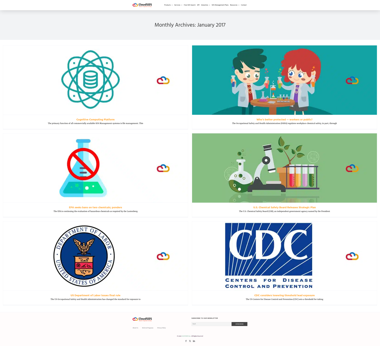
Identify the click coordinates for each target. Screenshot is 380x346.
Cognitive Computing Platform (95, 80)
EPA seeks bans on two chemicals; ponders (95, 168)
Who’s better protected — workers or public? (284, 80)
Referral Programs (147, 328)
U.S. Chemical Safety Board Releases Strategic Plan (284, 168)
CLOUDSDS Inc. (186, 336)
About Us (135, 328)
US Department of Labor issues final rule (95, 256)
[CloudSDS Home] (142, 5)
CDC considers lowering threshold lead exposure (284, 256)
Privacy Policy (161, 328)
